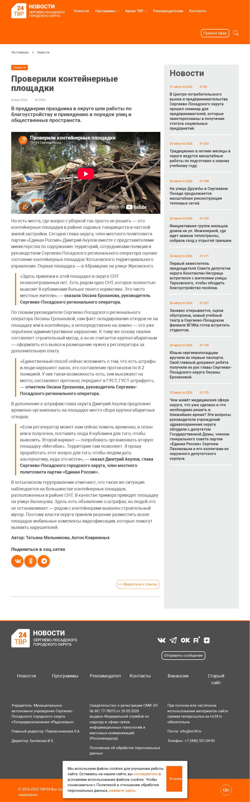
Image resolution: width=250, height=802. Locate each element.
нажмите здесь (122, 790)
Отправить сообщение (183, 655)
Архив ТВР (134, 11)
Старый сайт (216, 679)
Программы (105, 11)
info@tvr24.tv (190, 731)
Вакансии (178, 676)
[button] (236, 33)
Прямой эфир (215, 33)
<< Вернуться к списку (138, 584)
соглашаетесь (146, 774)
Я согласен (176, 779)
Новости (81, 11)
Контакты (197, 11)
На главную (20, 52)
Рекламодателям (168, 11)
